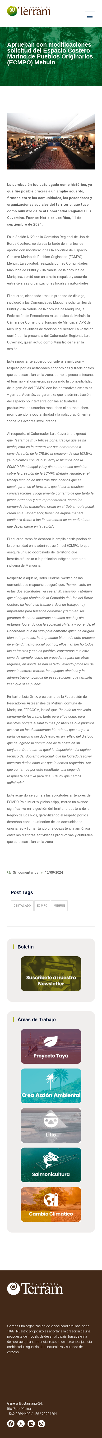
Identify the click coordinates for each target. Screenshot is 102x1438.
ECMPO (42, 905)
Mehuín (59, 905)
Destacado (22, 905)
